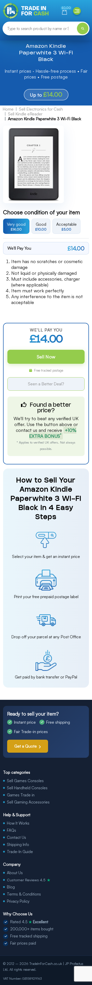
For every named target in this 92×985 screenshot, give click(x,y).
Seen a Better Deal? (46, 383)
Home (8, 109)
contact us (26, 430)
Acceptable (66, 226)
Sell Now (46, 356)
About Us (15, 872)
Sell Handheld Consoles (27, 787)
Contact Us (16, 837)
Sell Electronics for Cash (41, 109)
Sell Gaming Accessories (28, 802)
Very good (16, 226)
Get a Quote (25, 746)
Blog (11, 887)
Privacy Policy (18, 901)
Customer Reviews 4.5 (28, 879)
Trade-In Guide (20, 851)
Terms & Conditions (24, 894)
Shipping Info (18, 844)
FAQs (11, 830)
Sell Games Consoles (25, 780)
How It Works (18, 823)
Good (41, 226)
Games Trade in (20, 795)
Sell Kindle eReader (25, 113)
